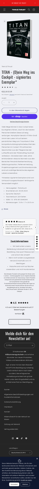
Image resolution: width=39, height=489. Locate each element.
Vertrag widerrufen (11, 429)
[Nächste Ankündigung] (35, 3)
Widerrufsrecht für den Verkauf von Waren (17, 418)
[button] (4, 9)
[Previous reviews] (3, 227)
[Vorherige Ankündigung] (4, 3)
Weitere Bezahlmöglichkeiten (19, 121)
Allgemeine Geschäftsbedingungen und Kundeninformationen (18, 396)
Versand (11, 94)
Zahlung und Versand (12, 424)
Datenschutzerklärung (12, 402)
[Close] (37, 459)
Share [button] (6, 209)
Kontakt (7, 412)
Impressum (8, 407)
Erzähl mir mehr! (26, 480)
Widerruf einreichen (19, 322)
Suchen (7, 389)
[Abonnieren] (32, 345)
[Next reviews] (35, 227)
